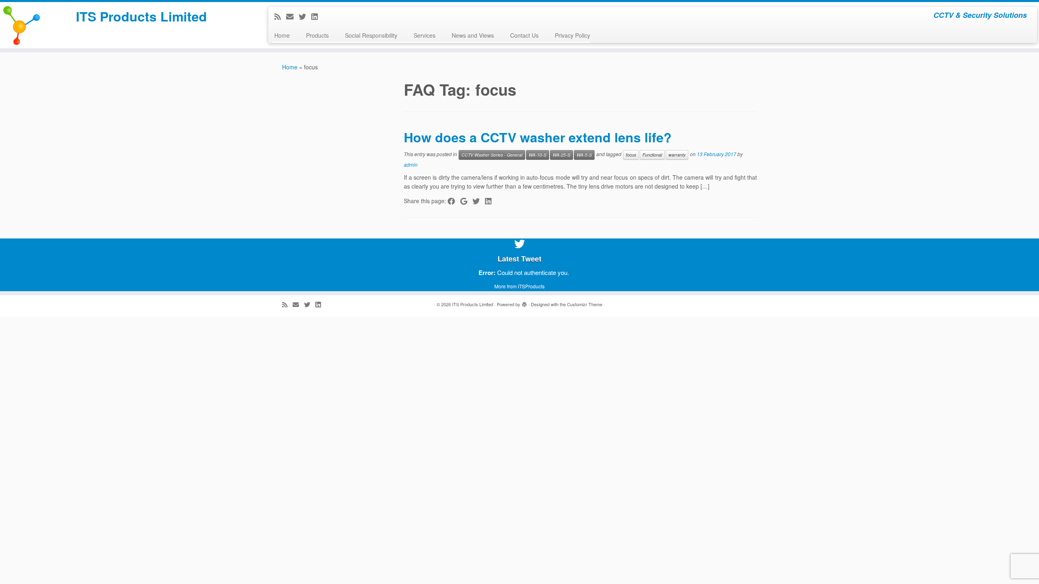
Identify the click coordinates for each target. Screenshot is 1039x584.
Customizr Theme (584, 304)
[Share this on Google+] (466, 200)
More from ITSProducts (519, 286)
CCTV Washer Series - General (491, 155)
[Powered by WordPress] (524, 302)
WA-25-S (561, 155)
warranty (676, 155)
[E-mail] (292, 16)
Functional (652, 155)
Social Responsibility (371, 35)
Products (317, 35)
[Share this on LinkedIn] (491, 200)
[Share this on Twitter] (478, 200)
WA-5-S (584, 155)
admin (411, 164)
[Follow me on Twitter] (305, 16)
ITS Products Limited (141, 16)
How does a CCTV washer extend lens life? (538, 137)
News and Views (473, 35)
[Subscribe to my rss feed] (280, 16)
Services (424, 35)
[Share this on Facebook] (454, 200)
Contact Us (524, 35)
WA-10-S (537, 155)
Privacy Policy (572, 35)
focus (631, 155)
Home (282, 35)
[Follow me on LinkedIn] (317, 16)
